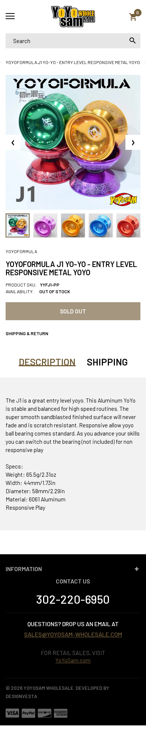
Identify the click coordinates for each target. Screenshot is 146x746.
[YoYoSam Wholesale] (73, 17)
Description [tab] (47, 361)
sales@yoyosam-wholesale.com (73, 634)
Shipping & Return (27, 333)
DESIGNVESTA (21, 696)
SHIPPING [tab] (107, 361)
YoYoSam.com (73, 660)
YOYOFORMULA (21, 251)
